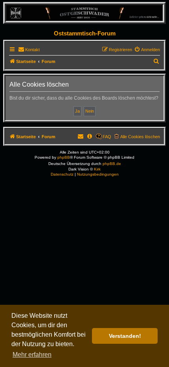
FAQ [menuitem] (107, 136)
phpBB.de (112, 163)
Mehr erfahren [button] (32, 354)
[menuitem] (29, 49)
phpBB (63, 157)
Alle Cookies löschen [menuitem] (140, 136)
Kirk (97, 169)
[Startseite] (84, 13)
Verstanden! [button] (125, 336)
